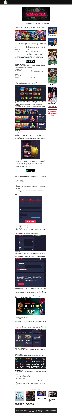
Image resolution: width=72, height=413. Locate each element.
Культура (48, 2)
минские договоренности (50, 112)
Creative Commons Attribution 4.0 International (30, 410)
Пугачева (48, 111)
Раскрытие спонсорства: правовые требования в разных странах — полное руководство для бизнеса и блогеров (19, 403)
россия (56, 113)
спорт (49, 114)
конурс (55, 111)
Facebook (40, 409)
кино (54, 111)
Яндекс (50, 111)
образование (51, 113)
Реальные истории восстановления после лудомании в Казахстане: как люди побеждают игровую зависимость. (30, 403)
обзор (49, 113)
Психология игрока (54, 2)
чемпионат (52, 115)
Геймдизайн (23, 2)
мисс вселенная (54, 112)
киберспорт (52, 111)
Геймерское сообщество (29, 2)
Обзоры (19, 2)
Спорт (16, 2)
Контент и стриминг (37, 2)
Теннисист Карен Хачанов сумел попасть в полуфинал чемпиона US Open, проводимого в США (41, 398)
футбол (49, 115)
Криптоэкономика (43, 2)
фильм (55, 114)
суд (50, 114)
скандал (48, 114)
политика (54, 113)
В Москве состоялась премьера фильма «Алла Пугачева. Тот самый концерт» (52, 399)
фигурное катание (53, 114)
